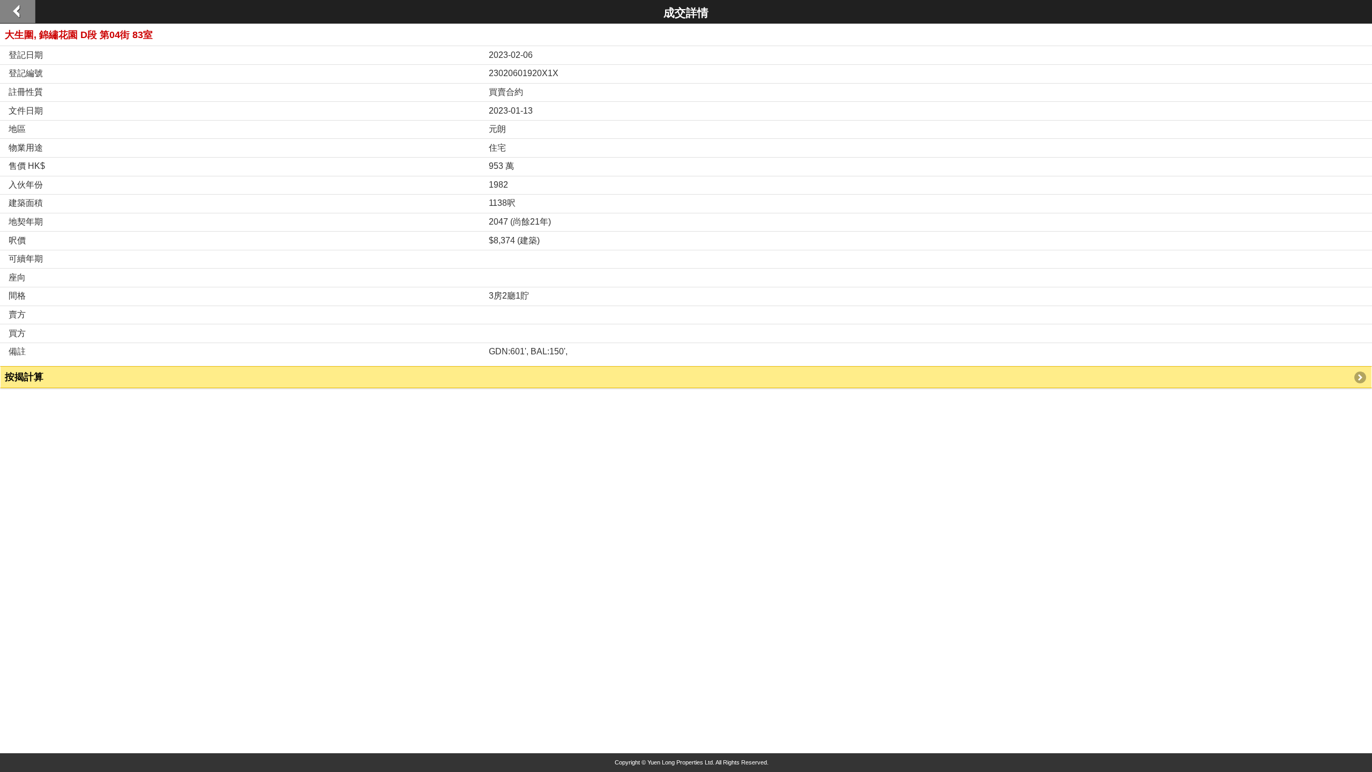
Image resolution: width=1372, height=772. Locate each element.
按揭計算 (24, 377)
